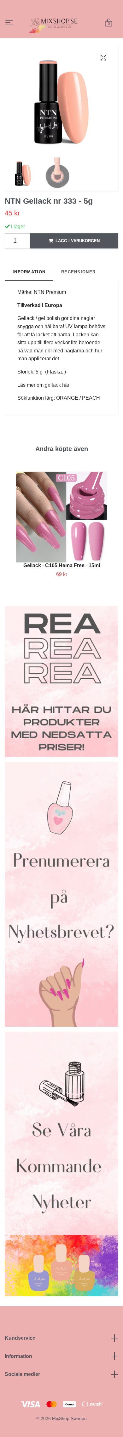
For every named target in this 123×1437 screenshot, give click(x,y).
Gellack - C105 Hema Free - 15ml (61, 587)
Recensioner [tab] (78, 293)
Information (18, 1377)
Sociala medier (22, 1396)
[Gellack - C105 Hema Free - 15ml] (61, 538)
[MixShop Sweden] (68, 29)
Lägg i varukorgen (78, 262)
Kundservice (20, 1359)
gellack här (57, 406)
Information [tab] (29, 293)
